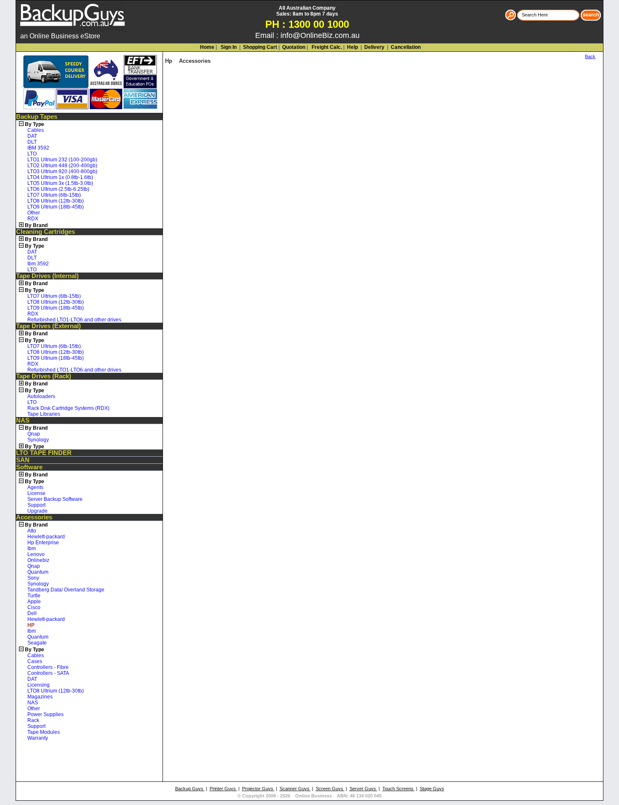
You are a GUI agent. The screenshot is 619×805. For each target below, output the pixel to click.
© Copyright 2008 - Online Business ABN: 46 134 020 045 (309, 795)
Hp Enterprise (43, 543)
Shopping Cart (260, 47)
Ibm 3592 (38, 264)
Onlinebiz (38, 560)
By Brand (36, 225)
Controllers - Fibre (48, 667)
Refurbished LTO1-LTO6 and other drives (74, 320)
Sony (33, 578)
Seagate (37, 643)
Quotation (293, 47)
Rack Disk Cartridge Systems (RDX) (68, 408)
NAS (22, 420)
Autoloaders (41, 396)
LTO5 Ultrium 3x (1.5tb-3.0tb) (60, 183)
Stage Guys (432, 788)
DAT (32, 136)
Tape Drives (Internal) (47, 276)
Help (352, 47)
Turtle (33, 596)
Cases (34, 661)
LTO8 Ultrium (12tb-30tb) (55, 201)
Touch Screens (398, 788)
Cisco (33, 607)
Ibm (31, 548)
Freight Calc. (326, 47)
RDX (32, 219)
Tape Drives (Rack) (43, 376)
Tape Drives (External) (48, 326)
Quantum (37, 572)
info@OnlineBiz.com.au (320, 35)
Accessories (34, 517)
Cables (35, 130)
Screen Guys (330, 788)
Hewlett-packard (46, 537)
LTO (32, 154)
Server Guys (363, 788)
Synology (38, 440)
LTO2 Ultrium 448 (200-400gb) (62, 165)
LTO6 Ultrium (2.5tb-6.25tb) (58, 189)
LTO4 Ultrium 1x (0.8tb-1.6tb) (60, 177)
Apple (34, 601)
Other (33, 213)
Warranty (37, 738)
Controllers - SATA (48, 673)
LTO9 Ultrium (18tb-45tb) (55, 207)
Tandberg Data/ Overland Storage (65, 590)
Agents (35, 487)
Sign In (228, 47)
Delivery (373, 47)
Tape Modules (43, 732)
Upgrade (37, 511)
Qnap (33, 434)
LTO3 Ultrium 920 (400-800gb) (62, 171)
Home (207, 47)
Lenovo (36, 554)
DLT (32, 142)
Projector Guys (258, 788)
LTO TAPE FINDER (44, 452)
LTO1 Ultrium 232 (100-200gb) (62, 160)
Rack (33, 720)
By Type (34, 124)
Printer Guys (223, 788)
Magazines (40, 697)
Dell (32, 613)
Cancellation (405, 47)
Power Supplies (45, 714)
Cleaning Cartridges (45, 231)
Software (29, 467)
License (36, 493)
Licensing (38, 685)
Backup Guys (190, 788)
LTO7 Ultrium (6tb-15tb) (54, 195)
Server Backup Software (55, 499)
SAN (22, 460)
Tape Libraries (43, 414)
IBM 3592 (38, 148)
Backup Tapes (36, 116)
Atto (31, 531)
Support (36, 505)
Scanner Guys (295, 788)
